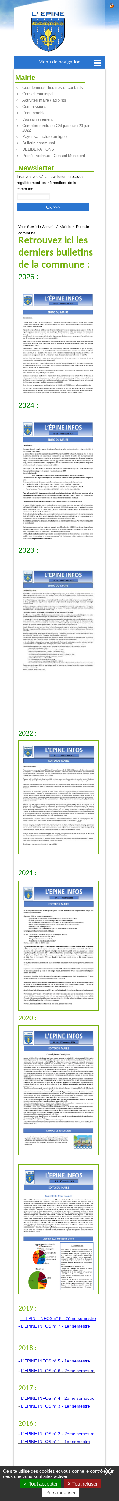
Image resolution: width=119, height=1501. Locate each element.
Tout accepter (42, 1483)
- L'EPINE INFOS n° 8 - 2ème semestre (58, 1318)
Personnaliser (60, 1492)
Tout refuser (84, 1483)
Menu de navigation (59, 62)
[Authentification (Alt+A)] (112, 4)
